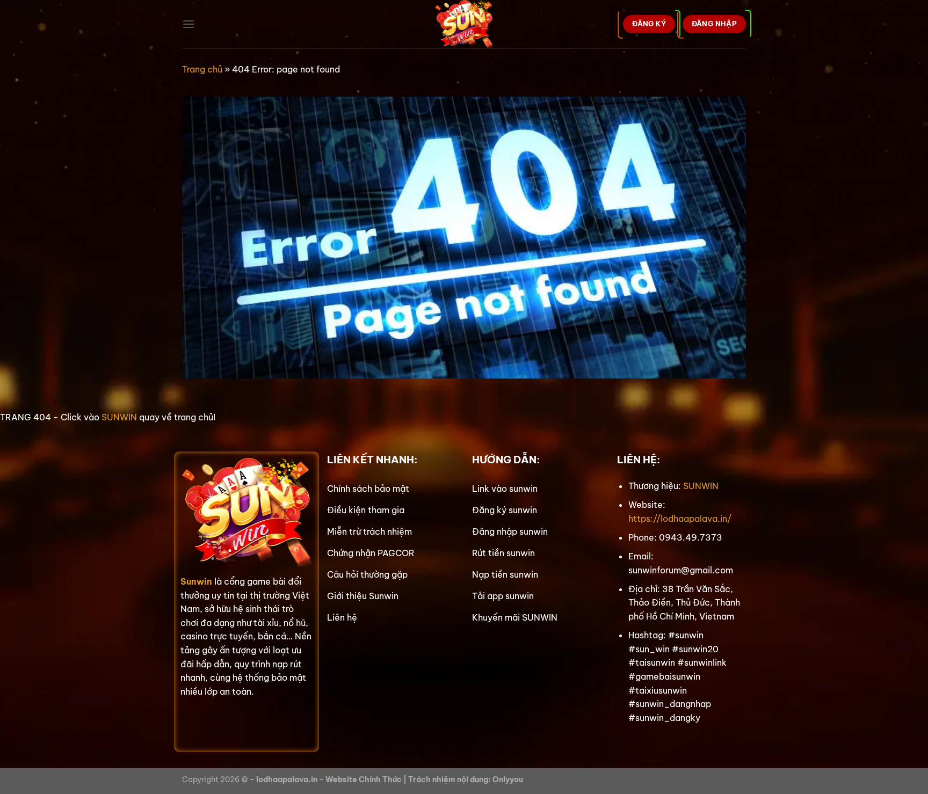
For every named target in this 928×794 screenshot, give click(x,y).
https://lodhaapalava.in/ (679, 518)
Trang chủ (202, 69)
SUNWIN (119, 417)
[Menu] (188, 24)
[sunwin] (464, 24)
